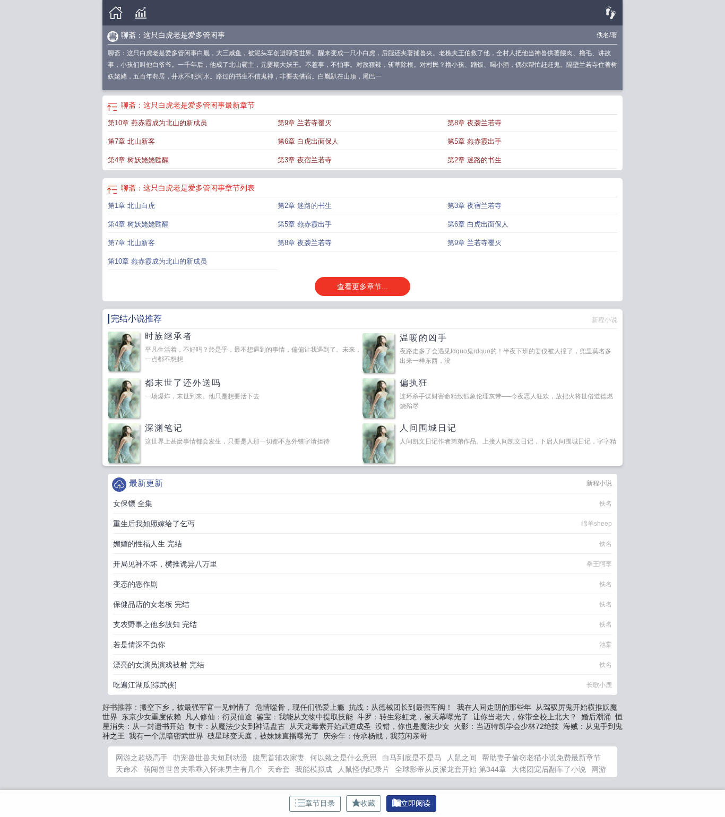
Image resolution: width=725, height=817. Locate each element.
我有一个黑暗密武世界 (166, 736)
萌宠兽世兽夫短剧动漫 (210, 757)
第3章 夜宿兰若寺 (305, 160)
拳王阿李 (599, 564)
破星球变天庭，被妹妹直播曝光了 (263, 736)
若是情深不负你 (139, 644)
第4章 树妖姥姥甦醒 (138, 160)
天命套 (278, 769)
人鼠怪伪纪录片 (364, 769)
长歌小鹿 (599, 685)
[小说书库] (140, 13)
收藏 (367, 803)
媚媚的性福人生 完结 (147, 544)
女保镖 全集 (132, 503)
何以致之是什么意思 (343, 757)
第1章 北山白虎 (131, 206)
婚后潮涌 (596, 716)
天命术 (127, 769)
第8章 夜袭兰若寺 (474, 123)
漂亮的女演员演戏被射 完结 (158, 664)
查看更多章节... (362, 286)
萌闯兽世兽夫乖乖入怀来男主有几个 (202, 769)
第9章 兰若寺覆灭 (305, 123)
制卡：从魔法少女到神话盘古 (236, 726)
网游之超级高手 (142, 757)
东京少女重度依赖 (151, 716)
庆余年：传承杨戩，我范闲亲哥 (375, 736)
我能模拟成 (313, 769)
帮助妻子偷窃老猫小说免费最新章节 (541, 757)
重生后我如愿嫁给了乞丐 (154, 523)
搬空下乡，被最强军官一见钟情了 (195, 707)
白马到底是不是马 (412, 757)
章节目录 (320, 803)
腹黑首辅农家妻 (279, 757)
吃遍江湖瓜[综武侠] (145, 685)
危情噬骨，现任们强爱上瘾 (299, 707)
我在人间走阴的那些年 (494, 707)
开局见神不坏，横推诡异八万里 (165, 564)
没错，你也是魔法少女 (412, 726)
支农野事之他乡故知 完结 (155, 624)
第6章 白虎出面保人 (308, 141)
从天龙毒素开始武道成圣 (330, 726)
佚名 (603, 35)
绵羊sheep (596, 523)
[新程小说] (115, 13)
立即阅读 (415, 803)
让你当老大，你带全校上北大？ (525, 716)
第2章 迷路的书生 (474, 160)
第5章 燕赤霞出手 (474, 141)
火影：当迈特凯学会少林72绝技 (506, 726)
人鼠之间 (462, 757)
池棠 (605, 644)
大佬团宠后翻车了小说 (549, 769)
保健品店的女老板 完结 (151, 604)
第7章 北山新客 (131, 141)
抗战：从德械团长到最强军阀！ (401, 707)
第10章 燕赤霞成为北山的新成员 (157, 123)
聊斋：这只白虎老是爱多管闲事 (173, 35)
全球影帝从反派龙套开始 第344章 (450, 769)
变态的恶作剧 (135, 584)
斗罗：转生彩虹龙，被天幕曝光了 (413, 716)
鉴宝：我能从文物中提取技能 (304, 716)
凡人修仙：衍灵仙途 (218, 716)
